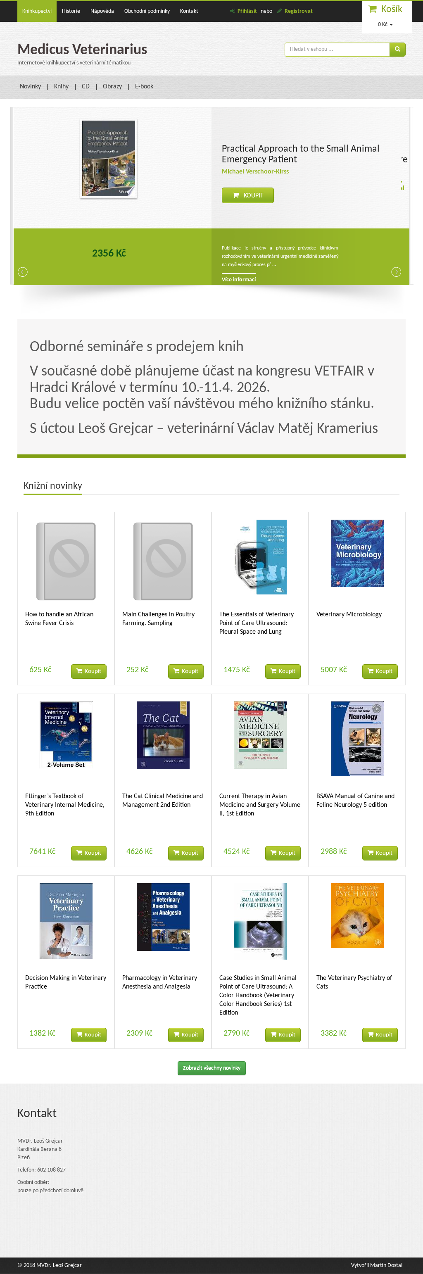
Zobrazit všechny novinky (211, 1068)
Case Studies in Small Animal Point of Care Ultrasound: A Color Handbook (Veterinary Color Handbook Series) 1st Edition (258, 995)
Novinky (30, 86)
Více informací (239, 279)
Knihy (61, 86)
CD (86, 86)
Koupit (251, 196)
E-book (144, 86)
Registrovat (299, 11)
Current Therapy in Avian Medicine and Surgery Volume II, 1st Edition (259, 805)
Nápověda (102, 11)
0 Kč (382, 24)
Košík (391, 9)
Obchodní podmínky (147, 11)
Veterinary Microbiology (349, 614)
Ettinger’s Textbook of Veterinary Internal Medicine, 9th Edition (65, 805)
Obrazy (112, 86)
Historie (71, 11)
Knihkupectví (37, 11)
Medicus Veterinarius (82, 50)
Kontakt (189, 11)
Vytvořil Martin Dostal (376, 1265)
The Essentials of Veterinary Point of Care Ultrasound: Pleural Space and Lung (256, 623)
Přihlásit (247, 11)
